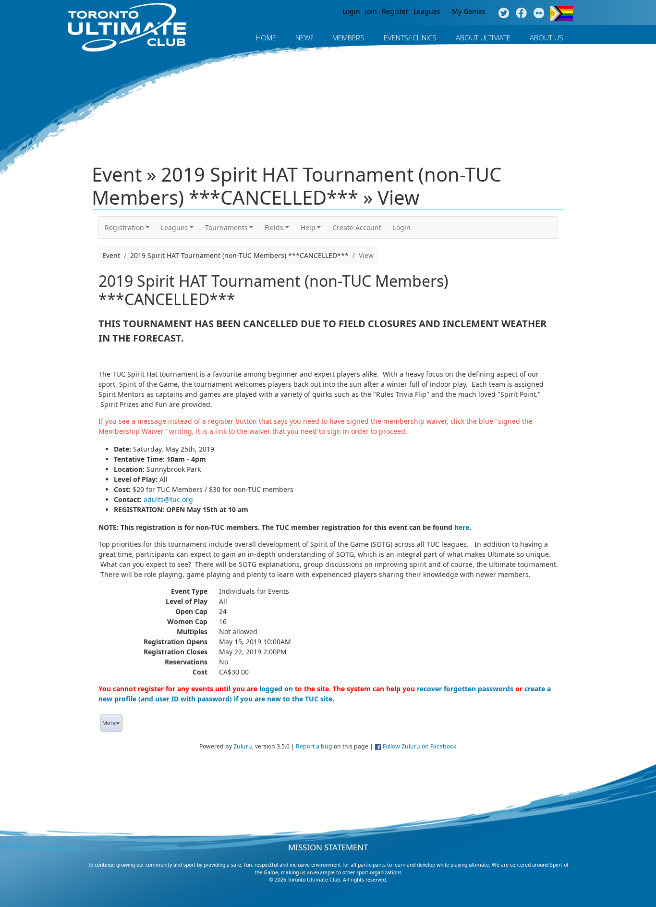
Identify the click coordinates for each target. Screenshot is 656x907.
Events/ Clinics (410, 37)
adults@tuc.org (168, 499)
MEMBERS (348, 37)
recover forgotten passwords (465, 688)
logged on (276, 688)
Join (371, 11)
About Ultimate (483, 37)
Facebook (521, 13)
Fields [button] (274, 227)
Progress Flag (561, 13)
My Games (469, 11)
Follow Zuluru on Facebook (420, 746)
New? (304, 37)
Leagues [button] (174, 227)
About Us (546, 37)
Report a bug (314, 746)
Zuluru (242, 746)
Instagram (539, 13)
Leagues (426, 11)
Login (351, 11)
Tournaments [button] (226, 227)
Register (395, 11)
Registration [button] (124, 227)
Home (266, 37)
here (461, 527)
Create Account (356, 227)
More (109, 722)
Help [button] (308, 227)
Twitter (503, 13)
